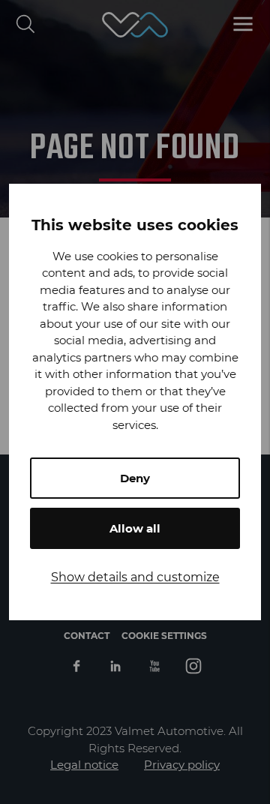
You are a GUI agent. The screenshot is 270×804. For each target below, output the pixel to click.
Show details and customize (135, 577)
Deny (135, 478)
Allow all (135, 528)
